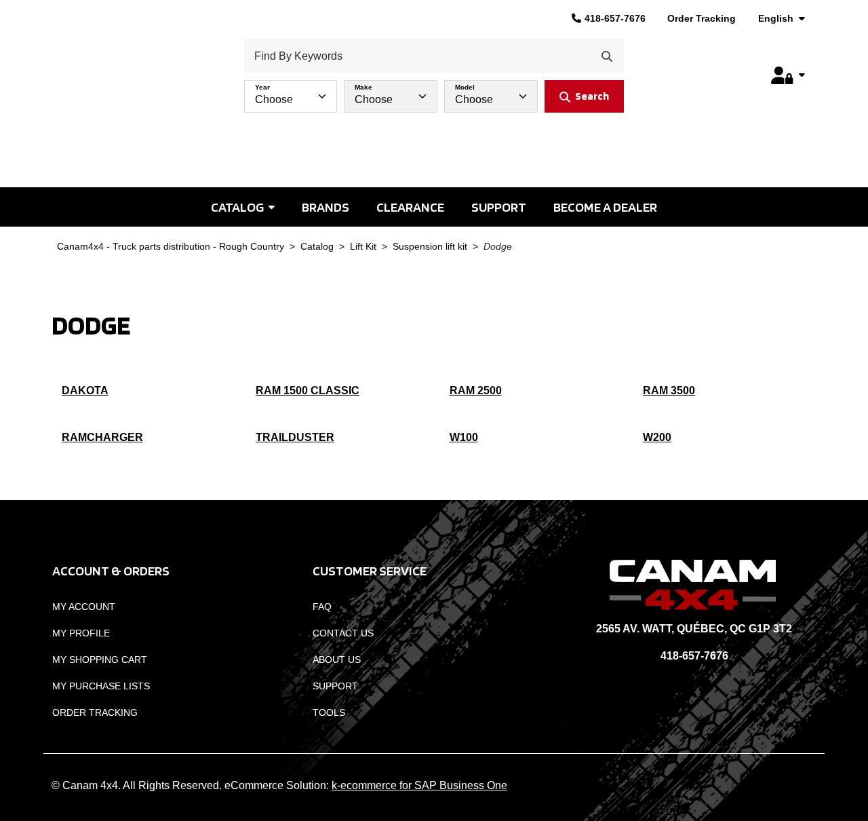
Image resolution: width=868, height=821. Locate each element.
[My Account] (788, 75)
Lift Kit (363, 247)
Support (498, 207)
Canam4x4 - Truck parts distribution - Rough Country (170, 247)
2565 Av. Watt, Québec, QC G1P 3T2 (694, 628)
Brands (325, 207)
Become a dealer (605, 207)
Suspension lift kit (430, 247)
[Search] (607, 56)
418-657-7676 (615, 18)
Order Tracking (701, 18)
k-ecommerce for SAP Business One (419, 785)
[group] (434, 93)
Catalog (237, 207)
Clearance (410, 207)
